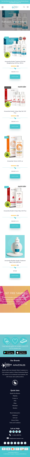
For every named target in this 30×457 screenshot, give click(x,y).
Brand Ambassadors (15, 412)
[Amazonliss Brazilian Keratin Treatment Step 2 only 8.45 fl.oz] (15, 246)
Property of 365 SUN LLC (21, 454)
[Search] (24, 7)
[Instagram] (15, 443)
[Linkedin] (25, 443)
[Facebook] (8, 443)
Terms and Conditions (15, 422)
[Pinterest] (18, 443)
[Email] (19, 432)
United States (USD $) (13, 452)
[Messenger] (13, 432)
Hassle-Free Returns (15, 393)
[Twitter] (5, 443)
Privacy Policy (15, 420)
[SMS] (16, 432)
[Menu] (2, 7)
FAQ (15, 400)
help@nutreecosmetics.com (16, 438)
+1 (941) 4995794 (16, 435)
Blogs (15, 403)
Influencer (15, 415)
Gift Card (15, 417)
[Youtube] (11, 443)
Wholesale (15, 405)
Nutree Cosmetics (11, 454)
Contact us (15, 398)
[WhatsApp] (10, 432)
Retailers (15, 408)
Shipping (15, 395)
